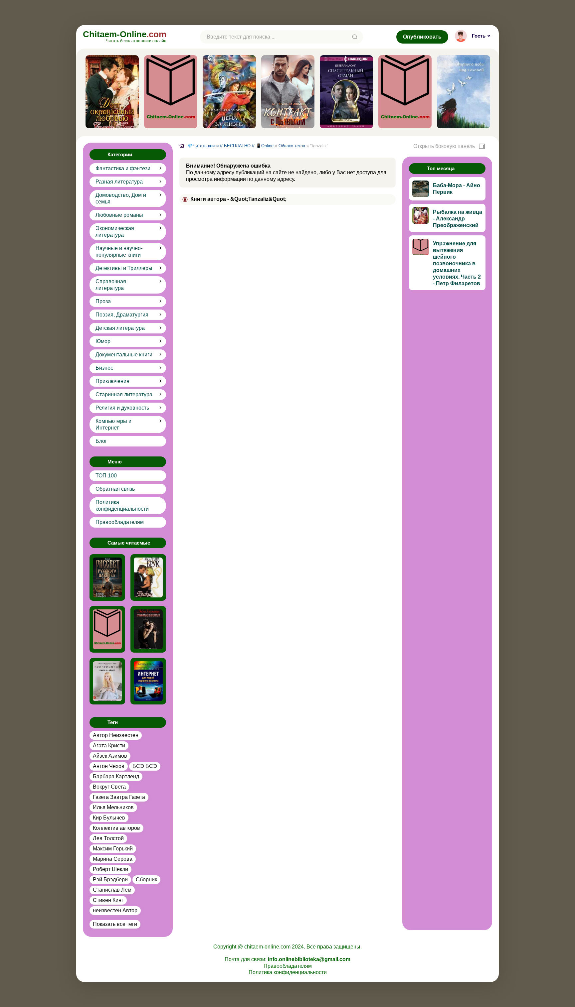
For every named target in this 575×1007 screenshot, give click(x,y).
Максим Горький (113, 848)
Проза (103, 301)
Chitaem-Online (124, 36)
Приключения (112, 381)
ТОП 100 (106, 475)
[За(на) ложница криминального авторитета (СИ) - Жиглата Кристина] (148, 629)
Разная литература (119, 182)
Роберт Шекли (110, 869)
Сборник (146, 879)
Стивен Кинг (108, 900)
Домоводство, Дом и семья (121, 198)
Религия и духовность (122, 408)
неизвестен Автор (115, 910)
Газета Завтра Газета (119, 797)
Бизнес (104, 368)
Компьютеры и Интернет (113, 424)
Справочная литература (111, 285)
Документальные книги (124, 354)
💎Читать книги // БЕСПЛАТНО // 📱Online (230, 145)
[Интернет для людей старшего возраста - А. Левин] (148, 681)
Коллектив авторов (116, 828)
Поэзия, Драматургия (122, 314)
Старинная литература (124, 394)
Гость (478, 36)
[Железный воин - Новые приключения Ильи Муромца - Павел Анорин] (107, 629)
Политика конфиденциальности (122, 505)
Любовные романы (119, 215)
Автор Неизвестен (115, 735)
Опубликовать (422, 37)
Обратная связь (115, 489)
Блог (101, 441)
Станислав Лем (112, 890)
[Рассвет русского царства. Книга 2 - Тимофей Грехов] (107, 577)
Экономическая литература (115, 231)
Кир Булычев (109, 817)
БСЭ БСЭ (144, 766)
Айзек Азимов (110, 756)
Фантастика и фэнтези (123, 168)
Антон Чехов (108, 766)
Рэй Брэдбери (110, 879)
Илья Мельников (113, 807)
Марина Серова (112, 859)
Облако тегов (292, 145)
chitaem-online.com (267, 946)
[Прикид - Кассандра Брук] (148, 577)
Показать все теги (115, 924)
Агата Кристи (109, 745)
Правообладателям (120, 522)
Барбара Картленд (116, 776)
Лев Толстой (108, 838)
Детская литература (120, 328)
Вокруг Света (109, 787)
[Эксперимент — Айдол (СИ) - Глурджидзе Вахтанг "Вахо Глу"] (107, 681)
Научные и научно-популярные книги (119, 251)
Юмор (103, 341)
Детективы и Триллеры (124, 268)
